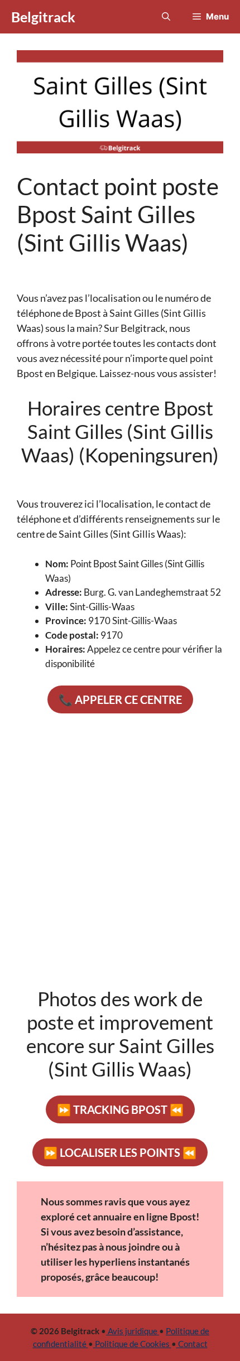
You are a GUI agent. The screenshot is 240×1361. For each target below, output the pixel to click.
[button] (166, 16)
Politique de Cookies (132, 1344)
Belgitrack (43, 16)
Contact (192, 1344)
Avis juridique (132, 1331)
